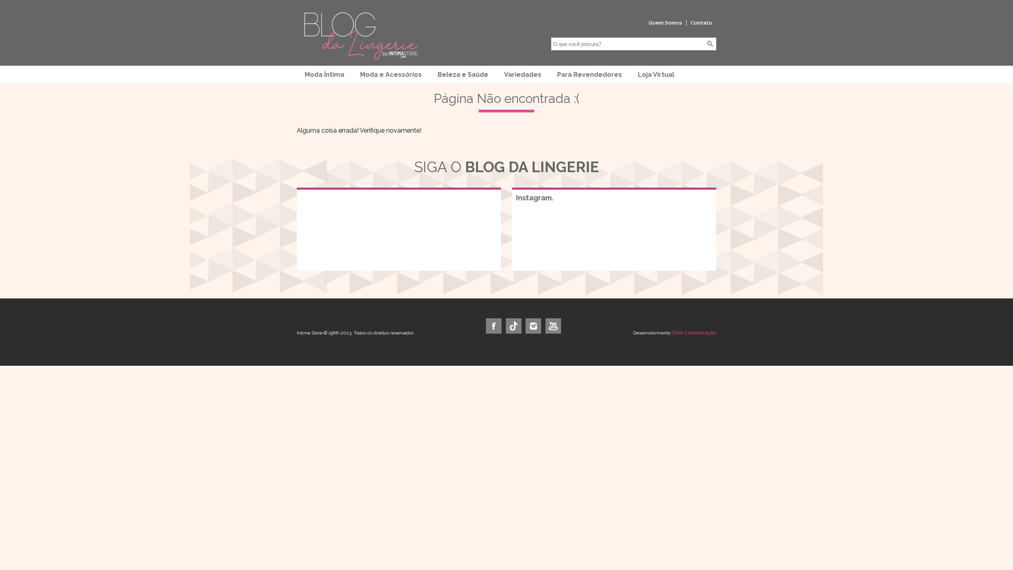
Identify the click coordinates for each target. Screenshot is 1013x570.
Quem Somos (665, 23)
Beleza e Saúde (463, 74)
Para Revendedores (589, 74)
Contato (701, 23)
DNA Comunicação (694, 333)
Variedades (522, 74)
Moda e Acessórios (391, 74)
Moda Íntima (324, 74)
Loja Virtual (656, 74)
